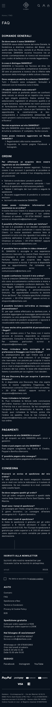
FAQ (6, 597)
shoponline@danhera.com (24, 219)
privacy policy (36, 579)
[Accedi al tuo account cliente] (44, 5)
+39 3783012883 (25, 645)
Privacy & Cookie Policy (15, 609)
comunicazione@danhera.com (16, 271)
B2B (6, 613)
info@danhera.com (22, 639)
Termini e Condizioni (13, 605)
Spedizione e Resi (12, 601)
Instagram (24, 664)
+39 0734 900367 (24, 636)
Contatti (8, 593)
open (3, 5)
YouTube (38, 664)
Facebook (9, 664)
